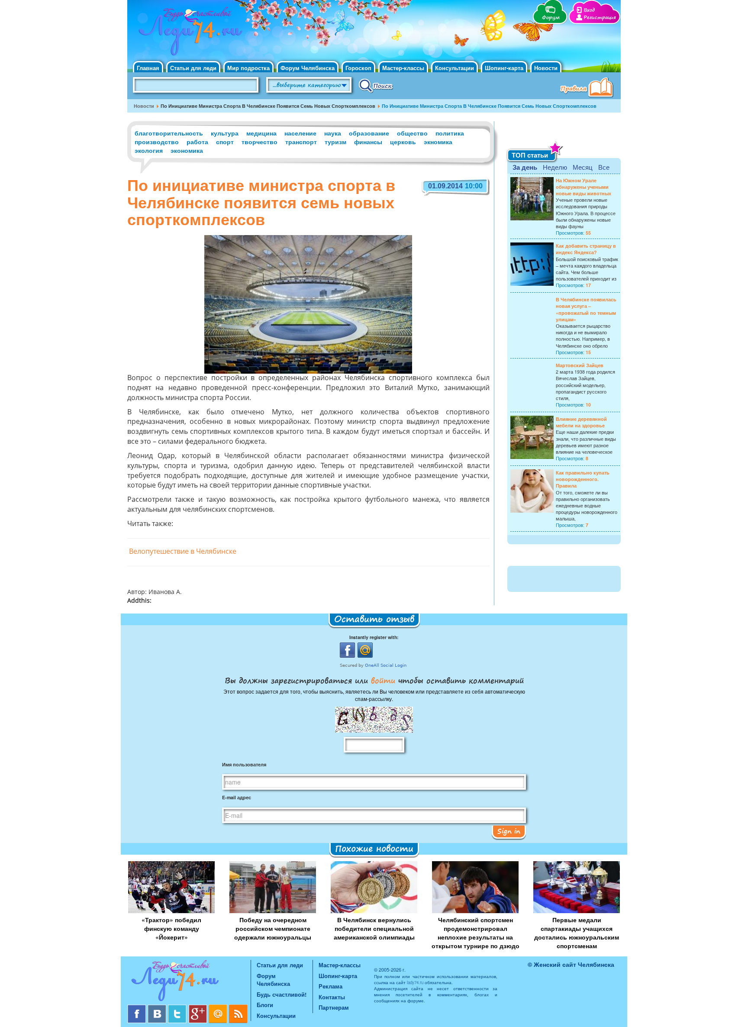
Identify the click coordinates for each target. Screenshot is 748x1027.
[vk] (158, 1007)
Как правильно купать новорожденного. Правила (582, 479)
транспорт (301, 141)
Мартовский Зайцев (579, 365)
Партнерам (334, 1007)
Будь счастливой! (281, 994)
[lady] (189, 982)
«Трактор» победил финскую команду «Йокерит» (171, 928)
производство (157, 141)
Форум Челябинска (307, 68)
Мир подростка (248, 68)
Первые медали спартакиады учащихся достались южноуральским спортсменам (576, 932)
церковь (403, 141)
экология (149, 150)
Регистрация (600, 17)
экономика (187, 150)
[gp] (198, 1007)
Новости (546, 68)
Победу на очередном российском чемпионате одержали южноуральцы (272, 928)
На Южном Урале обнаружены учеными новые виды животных (583, 187)
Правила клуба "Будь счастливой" (588, 88)
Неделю (555, 166)
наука (332, 133)
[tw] (178, 1007)
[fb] (137, 1007)
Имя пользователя (244, 764)
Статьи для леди (193, 68)
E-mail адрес (236, 797)
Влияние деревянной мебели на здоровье (581, 422)
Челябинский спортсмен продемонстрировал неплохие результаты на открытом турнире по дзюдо (475, 932)
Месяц (583, 166)
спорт (225, 141)
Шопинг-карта (504, 68)
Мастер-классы (403, 68)
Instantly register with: (374, 637)
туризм (335, 141)
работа (197, 141)
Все (603, 166)
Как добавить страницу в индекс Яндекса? (586, 248)
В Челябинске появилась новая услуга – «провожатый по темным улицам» (586, 309)
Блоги (265, 1005)
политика (449, 133)
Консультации (454, 68)
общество (412, 133)
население (300, 133)
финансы (368, 141)
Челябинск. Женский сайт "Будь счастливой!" (188, 33)
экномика (438, 141)
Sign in (508, 830)
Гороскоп (358, 68)
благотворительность (169, 133)
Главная (148, 68)
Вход (589, 10)
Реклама (330, 986)
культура (225, 133)
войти (383, 680)
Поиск (376, 85)
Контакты (332, 997)
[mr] (219, 1007)
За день (525, 167)
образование (369, 133)
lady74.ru (415, 982)
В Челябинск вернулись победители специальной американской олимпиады (374, 928)
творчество (259, 141)
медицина (261, 133)
